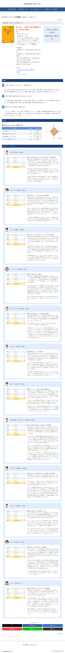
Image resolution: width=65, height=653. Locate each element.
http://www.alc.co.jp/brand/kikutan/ (25, 69)
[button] (53, 629)
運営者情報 (26, 644)
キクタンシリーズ (21, 74)
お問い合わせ (33, 644)
